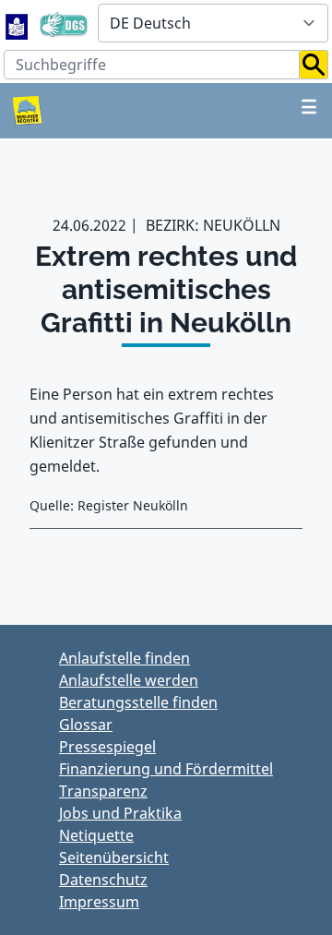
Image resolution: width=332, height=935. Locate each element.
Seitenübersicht (114, 857)
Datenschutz (103, 879)
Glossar (86, 724)
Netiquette (96, 835)
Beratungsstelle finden (138, 702)
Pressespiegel (107, 747)
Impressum (99, 902)
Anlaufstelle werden (128, 680)
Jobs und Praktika (120, 813)
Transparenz (103, 791)
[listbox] (213, 23)
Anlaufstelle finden (124, 658)
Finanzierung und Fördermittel (166, 769)
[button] (314, 64)
